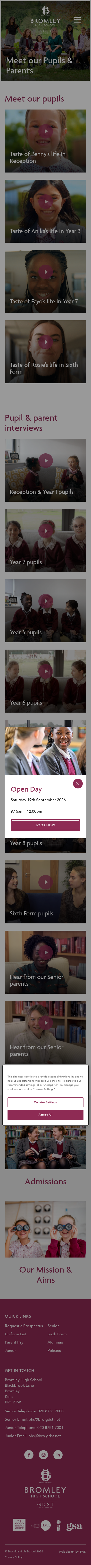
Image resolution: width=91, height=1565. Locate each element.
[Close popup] (78, 783)
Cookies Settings (45, 1102)
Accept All (46, 1115)
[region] (45, 1095)
